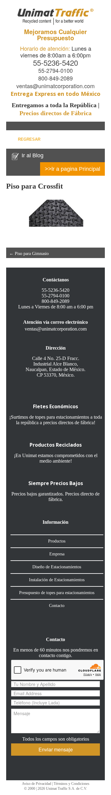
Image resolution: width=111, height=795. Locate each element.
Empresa (56, 554)
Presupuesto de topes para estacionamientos (56, 592)
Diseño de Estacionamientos (56, 567)
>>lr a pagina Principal (72, 169)
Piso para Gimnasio (29, 253)
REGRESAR (29, 139)
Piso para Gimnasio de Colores (72, 259)
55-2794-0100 (55, 70)
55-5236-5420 (55, 62)
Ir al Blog (32, 155)
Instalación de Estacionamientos (56, 580)
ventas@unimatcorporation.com (55, 86)
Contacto (56, 605)
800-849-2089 (55, 78)
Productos (56, 541)
